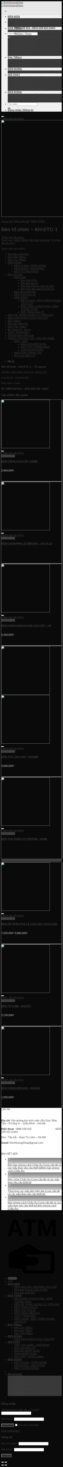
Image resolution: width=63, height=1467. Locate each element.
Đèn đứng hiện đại (25, 292)
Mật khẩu (7, 1419)
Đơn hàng (20, 1380)
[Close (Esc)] (2, 1462)
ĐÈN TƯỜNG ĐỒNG (26, 101)
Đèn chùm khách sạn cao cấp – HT (26, 625)
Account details (23, 1388)
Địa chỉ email (9, 1443)
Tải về (17, 1382)
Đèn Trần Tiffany (23, 66)
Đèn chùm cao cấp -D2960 (19, 461)
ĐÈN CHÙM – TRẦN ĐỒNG (30, 95)
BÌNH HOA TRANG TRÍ (27, 353)
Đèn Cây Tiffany (23, 60)
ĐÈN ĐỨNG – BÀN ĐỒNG (29, 98)
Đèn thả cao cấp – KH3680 (19, 757)
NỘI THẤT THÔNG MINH (29, 89)
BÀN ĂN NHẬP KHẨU (27, 83)
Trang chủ (7, 221)
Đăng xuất (20, 1394)
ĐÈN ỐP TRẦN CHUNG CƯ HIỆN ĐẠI (36, 37)
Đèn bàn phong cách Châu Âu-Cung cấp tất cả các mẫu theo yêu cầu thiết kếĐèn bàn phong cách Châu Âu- (34, 1168)
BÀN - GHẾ (20, 341)
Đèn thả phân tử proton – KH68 (24, 839)
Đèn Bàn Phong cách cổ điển (31, 22)
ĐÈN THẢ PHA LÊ (25, 42)
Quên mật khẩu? (10, 1431)
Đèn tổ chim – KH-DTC (16, 1006)
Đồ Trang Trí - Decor (19, 329)
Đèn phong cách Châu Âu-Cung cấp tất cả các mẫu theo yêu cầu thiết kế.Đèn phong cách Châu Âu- (34, 1205)
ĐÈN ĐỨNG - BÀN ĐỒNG (29, 268)
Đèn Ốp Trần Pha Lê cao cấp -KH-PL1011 (29, 924)
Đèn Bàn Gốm (29, 280)
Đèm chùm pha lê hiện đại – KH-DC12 (26, 543)
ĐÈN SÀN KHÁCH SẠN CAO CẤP (34, 72)
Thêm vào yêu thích (12, 118)
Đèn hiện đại (22, 221)
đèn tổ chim (8, 243)
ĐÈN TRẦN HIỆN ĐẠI (27, 45)
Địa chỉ (18, 1385)
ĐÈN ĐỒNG (15, 92)
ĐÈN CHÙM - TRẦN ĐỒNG (30, 265)
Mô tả (11, 361)
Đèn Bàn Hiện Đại (24, 25)
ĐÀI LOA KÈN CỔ (24, 80)
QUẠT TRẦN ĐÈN (25, 48)
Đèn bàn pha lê (29, 283)
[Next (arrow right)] (6, 1465)
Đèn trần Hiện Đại (39, 240)
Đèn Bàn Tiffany (23, 63)
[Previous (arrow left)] (2, 1465)
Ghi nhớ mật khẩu (28, 1425)
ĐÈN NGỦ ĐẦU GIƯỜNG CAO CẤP (35, 19)
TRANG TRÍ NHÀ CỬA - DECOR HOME (31, 338)
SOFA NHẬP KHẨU (25, 86)
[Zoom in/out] (6, 1462)
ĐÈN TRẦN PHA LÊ (26, 40)
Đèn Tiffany (15, 57)
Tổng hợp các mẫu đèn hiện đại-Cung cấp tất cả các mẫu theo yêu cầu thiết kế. (34, 1192)
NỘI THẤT (14, 74)
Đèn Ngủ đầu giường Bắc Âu (37, 289)
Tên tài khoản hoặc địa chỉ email (20, 1410)
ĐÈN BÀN (14, 16)
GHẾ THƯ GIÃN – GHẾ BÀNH (32, 77)
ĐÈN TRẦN (14, 28)
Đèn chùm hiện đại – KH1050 (20, 1088)
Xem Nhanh (8, 456)
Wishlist (18, 1391)
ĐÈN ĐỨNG (15, 69)
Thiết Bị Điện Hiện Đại (21, 335)
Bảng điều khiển (23, 1377)
